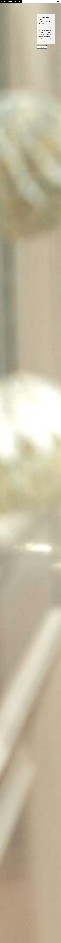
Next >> (42, 47)
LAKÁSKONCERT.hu (11, 2)
